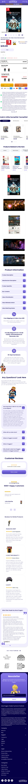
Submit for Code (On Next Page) (14, 403)
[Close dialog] (25, 378)
